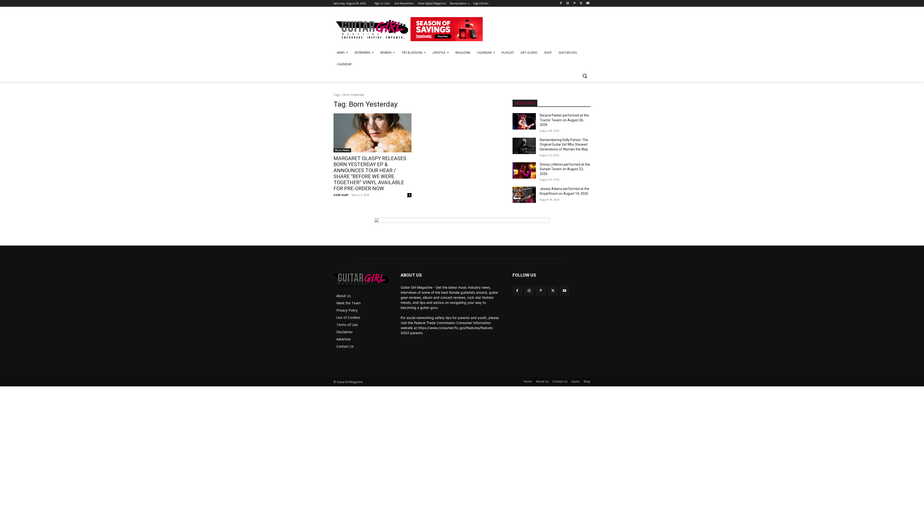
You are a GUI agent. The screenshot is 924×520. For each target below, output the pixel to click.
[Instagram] (568, 3)
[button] (584, 76)
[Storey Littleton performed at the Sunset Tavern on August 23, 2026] (524, 170)
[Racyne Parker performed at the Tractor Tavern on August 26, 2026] (524, 121)
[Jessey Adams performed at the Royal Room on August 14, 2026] (524, 195)
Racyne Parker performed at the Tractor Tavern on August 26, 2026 (564, 120)
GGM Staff (341, 195)
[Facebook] (561, 3)
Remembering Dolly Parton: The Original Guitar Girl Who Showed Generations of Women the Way (564, 144)
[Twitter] (581, 3)
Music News (342, 150)
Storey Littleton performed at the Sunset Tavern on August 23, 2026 (565, 169)
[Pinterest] (574, 3)
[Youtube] (587, 3)
